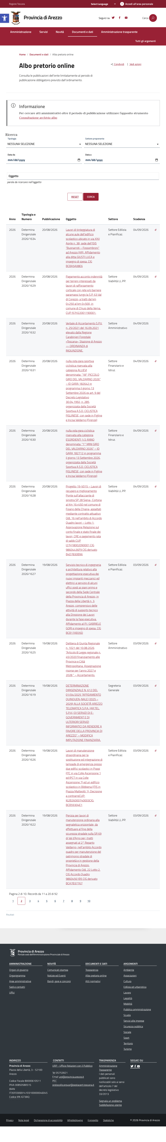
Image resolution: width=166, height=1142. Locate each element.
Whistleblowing (75, 1120)
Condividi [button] (118, 64)
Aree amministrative (20, 981)
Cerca (91, 197)
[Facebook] (119, 18)
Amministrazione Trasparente (108, 1068)
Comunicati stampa (57, 970)
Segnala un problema (110, 1101)
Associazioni (130, 975)
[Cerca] (153, 18)
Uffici (12, 992)
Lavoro (127, 992)
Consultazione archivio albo (38, 118)
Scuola (127, 1015)
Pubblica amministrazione (137, 1009)
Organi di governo (18, 970)
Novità (60, 32)
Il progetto (93, 1120)
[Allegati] (155, 230)
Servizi (43, 32)
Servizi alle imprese (134, 1021)
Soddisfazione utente (110, 1105)
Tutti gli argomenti (145, 41)
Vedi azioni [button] (135, 64)
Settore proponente (94, 138)
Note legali (23, 1120)
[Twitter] (113, 18)
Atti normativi (92, 981)
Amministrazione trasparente (119, 32)
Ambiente (129, 970)
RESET (75, 197)
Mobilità (128, 1004)
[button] (4, 18)
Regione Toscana (17, 4)
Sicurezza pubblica (133, 1026)
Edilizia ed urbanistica (135, 987)
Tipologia (12, 138)
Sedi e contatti (17, 987)
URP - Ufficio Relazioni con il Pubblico (72, 1066)
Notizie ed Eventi (56, 975)
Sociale (127, 1032)
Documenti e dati (82, 32)
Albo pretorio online (96, 975)
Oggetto (13, 176)
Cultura (127, 981)
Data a (88, 154)
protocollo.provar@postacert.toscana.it (73, 1085)
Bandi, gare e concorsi (59, 981)
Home (22, 54)
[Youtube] (126, 18)
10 (88, 901)
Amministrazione (20, 32)
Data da (11, 154)
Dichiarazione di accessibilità (48, 1120)
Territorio (128, 1043)
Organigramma (17, 975)
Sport (126, 1038)
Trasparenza (91, 970)
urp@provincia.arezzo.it (71, 1077)
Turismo (128, 1049)
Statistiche (108, 1120)
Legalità (128, 998)
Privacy (9, 1120)
